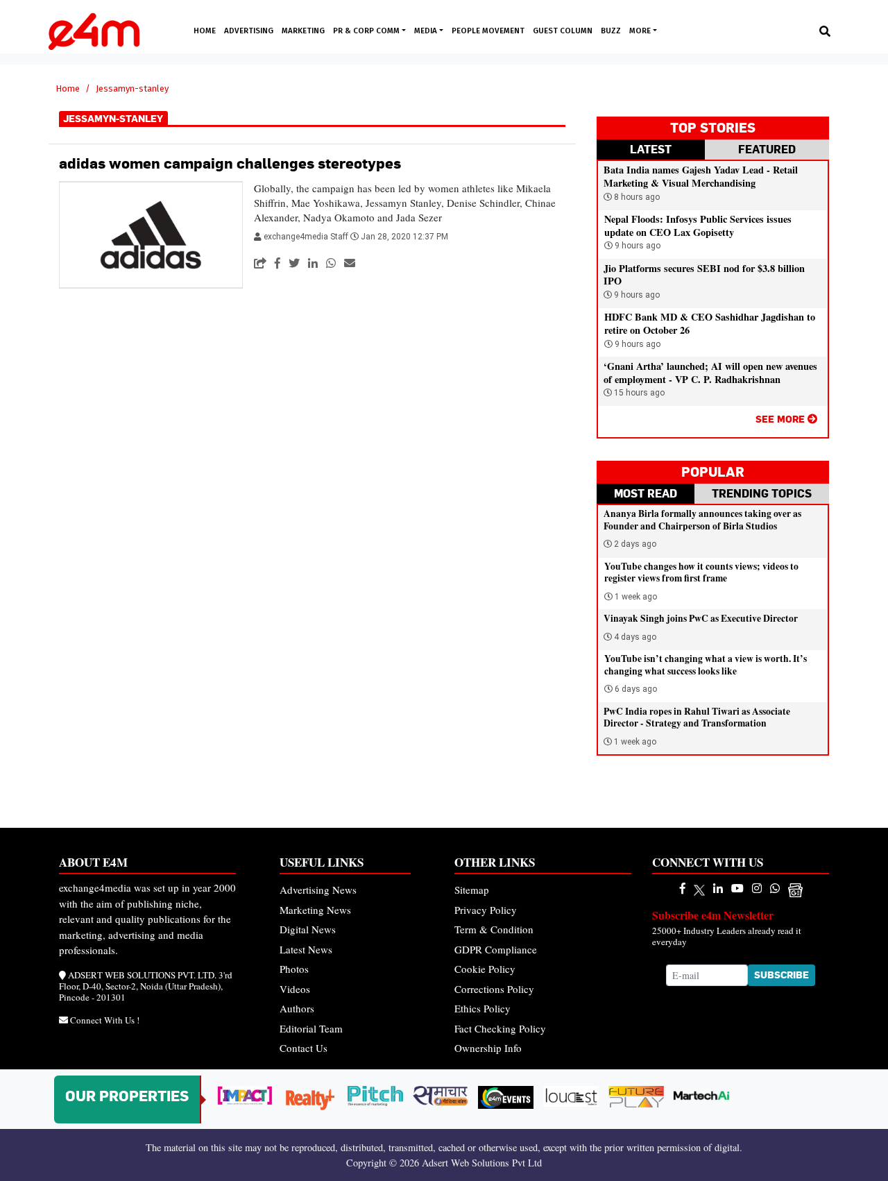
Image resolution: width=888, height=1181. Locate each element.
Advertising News (318, 890)
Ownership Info (488, 1048)
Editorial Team (311, 1028)
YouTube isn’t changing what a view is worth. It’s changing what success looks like (705, 665)
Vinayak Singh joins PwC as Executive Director (701, 618)
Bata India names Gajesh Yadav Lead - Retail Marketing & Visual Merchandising (701, 176)
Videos (295, 989)
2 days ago (635, 544)
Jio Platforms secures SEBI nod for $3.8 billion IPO (704, 275)
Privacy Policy (485, 910)
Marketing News (315, 910)
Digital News (308, 929)
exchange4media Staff (307, 236)
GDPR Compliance (495, 949)
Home (68, 88)
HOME (205, 30)
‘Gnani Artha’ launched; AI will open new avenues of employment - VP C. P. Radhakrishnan (710, 372)
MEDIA (426, 30)
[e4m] (682, 888)
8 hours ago (636, 197)
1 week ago (636, 597)
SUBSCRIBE (781, 974)
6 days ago (636, 689)
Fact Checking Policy (500, 1028)
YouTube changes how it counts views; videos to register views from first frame (701, 572)
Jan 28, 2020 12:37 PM (404, 236)
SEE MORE (781, 419)
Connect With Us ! (104, 1020)
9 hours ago (636, 245)
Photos (294, 969)
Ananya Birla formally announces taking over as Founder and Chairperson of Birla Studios (702, 520)
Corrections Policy (494, 989)
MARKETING (303, 30)
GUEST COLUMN (562, 30)
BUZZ (611, 30)
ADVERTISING (248, 30)
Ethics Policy (482, 1008)
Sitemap (471, 890)
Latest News (306, 949)
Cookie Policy (484, 969)
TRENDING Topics (762, 493)
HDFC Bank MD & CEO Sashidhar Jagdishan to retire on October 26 (709, 323)
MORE (641, 30)
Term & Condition (493, 929)
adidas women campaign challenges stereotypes (230, 163)
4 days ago (635, 637)
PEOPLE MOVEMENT (488, 30)
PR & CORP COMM (367, 30)
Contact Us (303, 1048)
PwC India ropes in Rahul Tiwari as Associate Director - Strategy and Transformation (697, 717)
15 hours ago (638, 393)
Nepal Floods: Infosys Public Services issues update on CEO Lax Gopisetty (698, 225)
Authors (297, 1008)
